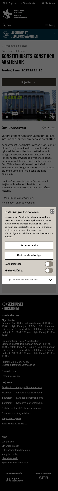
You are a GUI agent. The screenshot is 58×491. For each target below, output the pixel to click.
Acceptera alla (29, 245)
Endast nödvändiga (29, 255)
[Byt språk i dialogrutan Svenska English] (51, 211)
